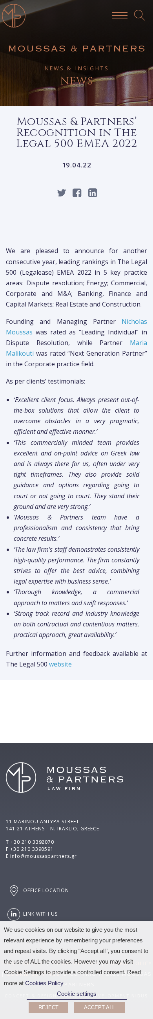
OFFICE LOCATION (45, 890)
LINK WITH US (39, 914)
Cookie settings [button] (77, 994)
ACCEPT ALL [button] (99, 1007)
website (60, 664)
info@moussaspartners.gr (43, 856)
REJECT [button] (48, 1007)
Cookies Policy (44, 983)
